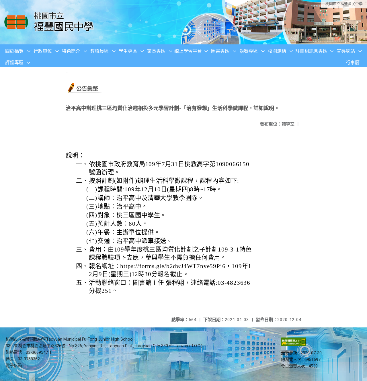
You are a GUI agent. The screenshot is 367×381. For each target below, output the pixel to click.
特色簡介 (71, 51)
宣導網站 (346, 51)
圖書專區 (220, 51)
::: (67, 73)
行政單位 (43, 51)
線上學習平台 (188, 51)
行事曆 (353, 62)
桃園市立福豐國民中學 (344, 3)
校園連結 (277, 51)
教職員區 (99, 51)
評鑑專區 (14, 62)
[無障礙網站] (293, 345)
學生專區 (128, 51)
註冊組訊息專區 (311, 51)
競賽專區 (248, 51)
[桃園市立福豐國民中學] (50, 22)
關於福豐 (14, 51)
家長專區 (156, 51)
